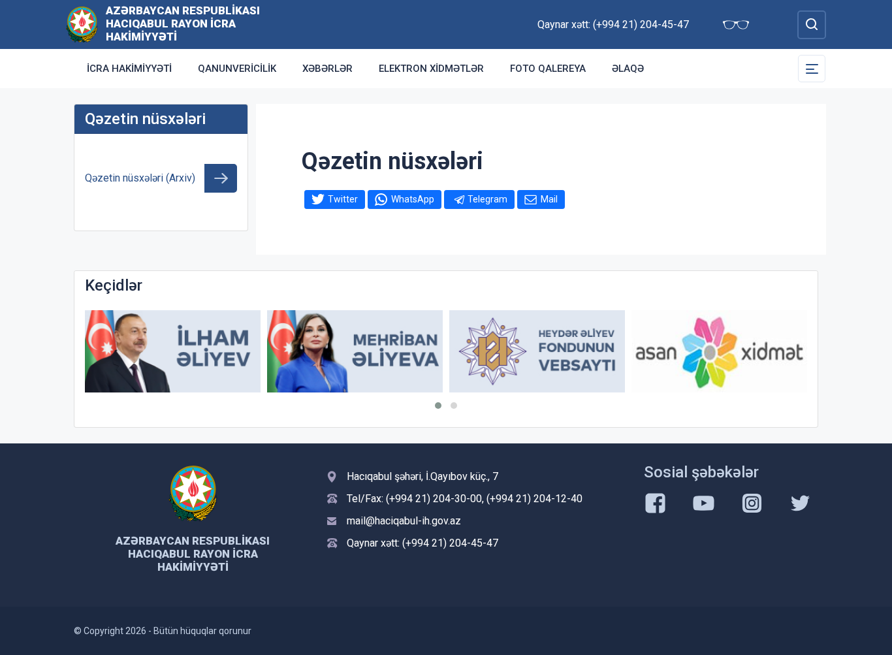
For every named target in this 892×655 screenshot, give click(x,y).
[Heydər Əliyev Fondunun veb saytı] (537, 351)
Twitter (343, 199)
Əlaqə (628, 68)
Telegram (487, 199)
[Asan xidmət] (719, 351)
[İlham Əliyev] (173, 351)
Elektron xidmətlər (431, 68)
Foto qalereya (548, 68)
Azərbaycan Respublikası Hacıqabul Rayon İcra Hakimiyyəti (183, 23)
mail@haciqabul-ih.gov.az (404, 521)
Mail (549, 199)
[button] (438, 405)
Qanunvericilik (237, 68)
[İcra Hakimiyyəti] (82, 24)
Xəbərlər (327, 68)
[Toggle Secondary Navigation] (811, 68)
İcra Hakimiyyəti (129, 68)
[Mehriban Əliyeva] (355, 351)
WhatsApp (412, 199)
